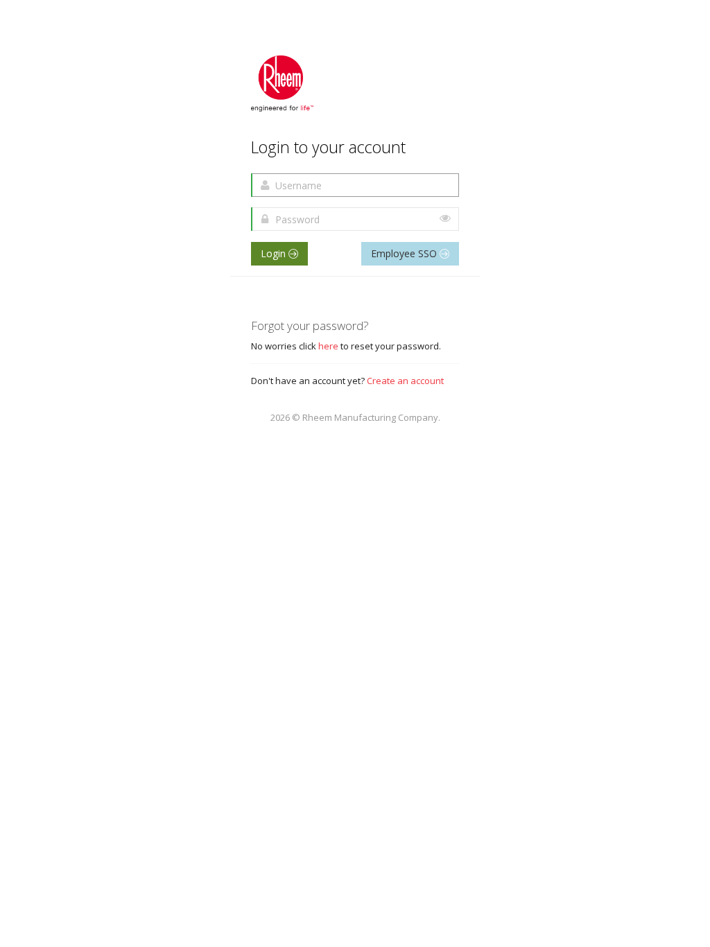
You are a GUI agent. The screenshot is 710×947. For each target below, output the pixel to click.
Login (274, 253)
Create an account (405, 380)
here (328, 346)
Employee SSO (405, 253)
